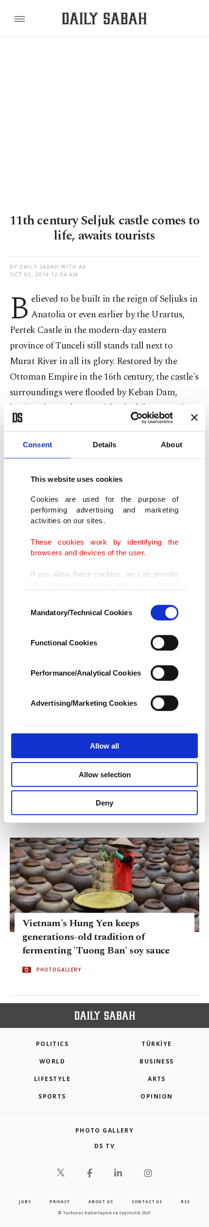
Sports (52, 1096)
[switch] (164, 643)
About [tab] (171, 444)
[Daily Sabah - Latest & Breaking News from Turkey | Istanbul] (104, 19)
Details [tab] (105, 444)
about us (100, 1201)
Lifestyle (52, 1079)
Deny (104, 803)
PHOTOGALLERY (58, 969)
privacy (60, 1201)
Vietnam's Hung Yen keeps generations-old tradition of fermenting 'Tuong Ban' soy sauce (96, 937)
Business (156, 1061)
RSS (185, 1201)
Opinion (156, 1096)
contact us (147, 1201)
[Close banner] (194, 417)
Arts (157, 1079)
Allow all (104, 746)
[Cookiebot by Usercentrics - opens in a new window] (131, 417)
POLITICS (52, 1044)
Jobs (25, 1201)
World (52, 1061)
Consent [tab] (37, 444)
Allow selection (105, 774)
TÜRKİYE (156, 1044)
